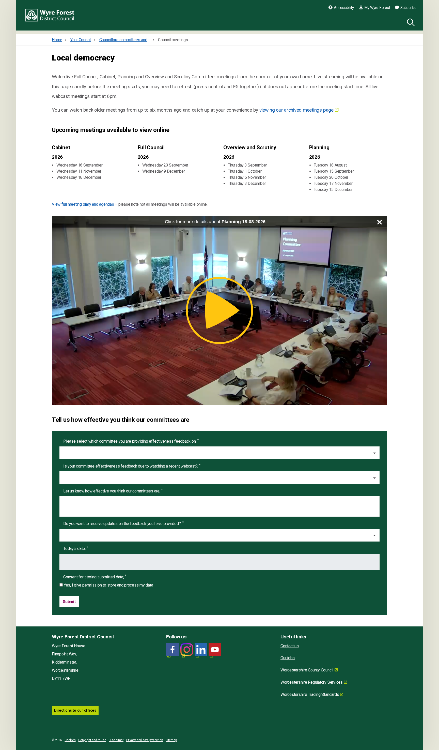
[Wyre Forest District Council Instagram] (186, 649)
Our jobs (287, 657)
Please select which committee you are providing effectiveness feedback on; (131, 441)
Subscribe (408, 7)
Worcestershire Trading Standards (309, 694)
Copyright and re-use (92, 740)
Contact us (289, 645)
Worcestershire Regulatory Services (311, 682)
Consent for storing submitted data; (94, 576)
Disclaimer (116, 740)
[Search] (410, 21)
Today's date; (75, 548)
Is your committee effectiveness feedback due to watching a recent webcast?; (131, 466)
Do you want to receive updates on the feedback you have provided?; (123, 523)
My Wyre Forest (377, 7)
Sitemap (171, 740)
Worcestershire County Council (306, 670)
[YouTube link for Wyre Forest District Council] (215, 649)
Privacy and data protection (144, 740)
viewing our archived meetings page (296, 110)
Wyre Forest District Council (50, 15)
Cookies (70, 740)
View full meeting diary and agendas (83, 204)
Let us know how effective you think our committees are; (112, 490)
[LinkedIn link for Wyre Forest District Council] (201, 649)
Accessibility (344, 7)
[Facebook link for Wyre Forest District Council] (172, 649)
